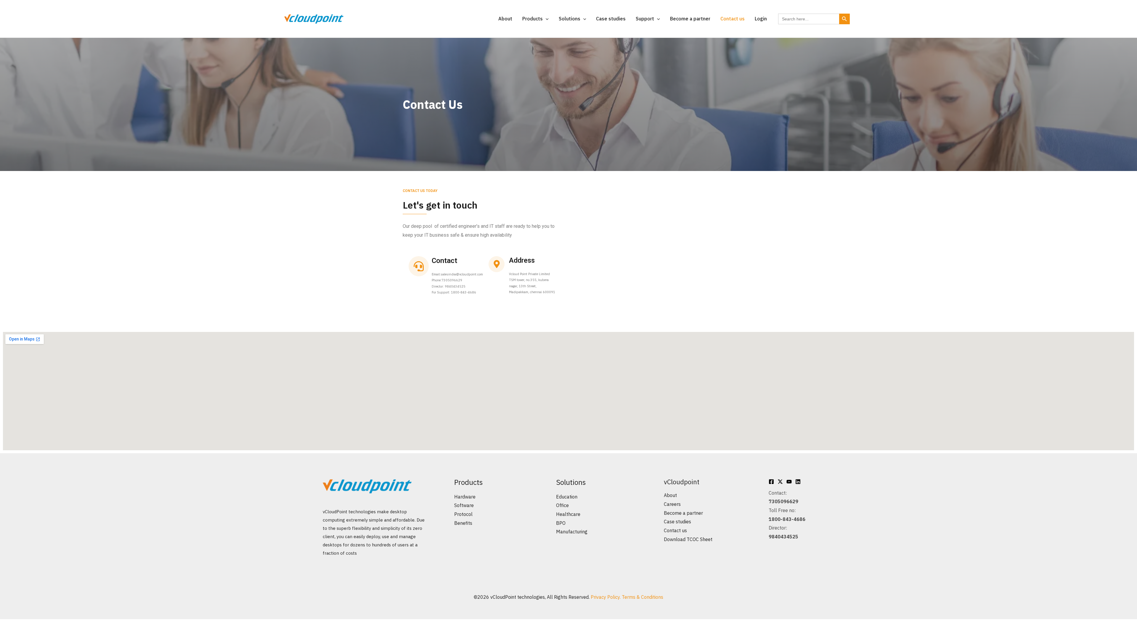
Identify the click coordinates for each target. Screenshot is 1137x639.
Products (532, 19)
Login (761, 19)
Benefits (463, 523)
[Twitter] (780, 481)
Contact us (732, 19)
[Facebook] (771, 481)
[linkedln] (798, 481)
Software (464, 505)
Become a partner (690, 19)
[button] (546, 18)
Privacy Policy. (606, 597)
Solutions (569, 19)
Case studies (611, 19)
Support (645, 19)
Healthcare (568, 514)
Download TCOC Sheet (688, 539)
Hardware (465, 497)
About (505, 19)
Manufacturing (571, 532)
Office (562, 505)
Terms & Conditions (642, 597)
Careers (672, 504)
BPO (561, 523)
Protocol (463, 514)
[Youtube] (789, 481)
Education (566, 497)
